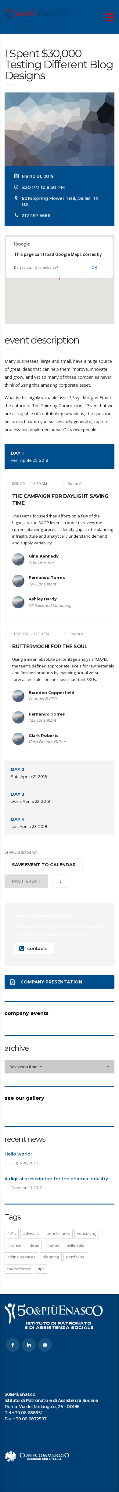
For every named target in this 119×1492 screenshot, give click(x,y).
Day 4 (29, 823)
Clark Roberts (44, 735)
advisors (31, 1233)
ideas (34, 1245)
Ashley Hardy (42, 598)
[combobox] (59, 1066)
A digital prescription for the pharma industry (56, 1179)
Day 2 (29, 773)
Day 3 (30, 797)
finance (14, 1245)
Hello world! (18, 1154)
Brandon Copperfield (51, 692)
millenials (75, 1245)
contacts (37, 948)
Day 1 (29, 456)
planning (51, 1257)
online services (21, 1257)
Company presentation (51, 982)
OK (94, 267)
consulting (86, 1233)
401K (11, 1233)
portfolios (75, 1257)
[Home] (35, 17)
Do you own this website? (36, 267)
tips (41, 1269)
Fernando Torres (47, 577)
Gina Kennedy (43, 556)
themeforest (19, 1269)
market (53, 1245)
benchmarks (58, 1233)
